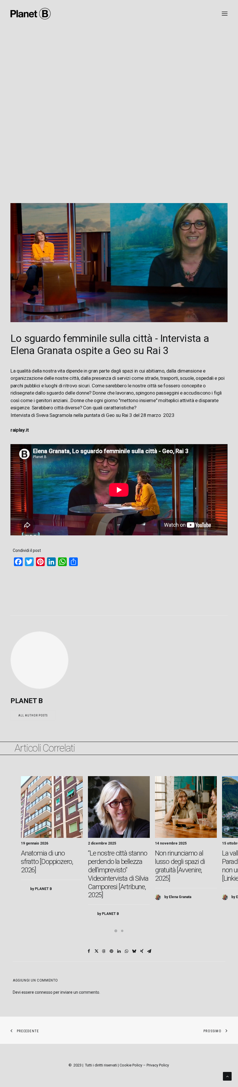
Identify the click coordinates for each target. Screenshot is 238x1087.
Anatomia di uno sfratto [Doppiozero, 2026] (47, 861)
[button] (52, 807)
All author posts (33, 715)
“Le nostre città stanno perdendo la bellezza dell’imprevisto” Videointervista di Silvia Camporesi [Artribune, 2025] (118, 874)
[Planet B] (30, 13)
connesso (44, 992)
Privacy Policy (158, 1065)
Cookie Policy (131, 1065)
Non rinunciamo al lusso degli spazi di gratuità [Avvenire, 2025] (180, 865)
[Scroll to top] (227, 1076)
